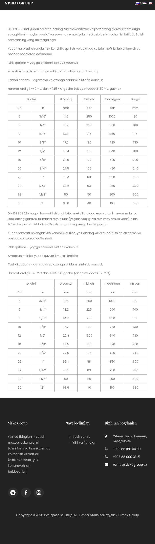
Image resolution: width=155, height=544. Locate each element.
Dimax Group (128, 515)
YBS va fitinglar (84, 442)
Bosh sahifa (81, 436)
